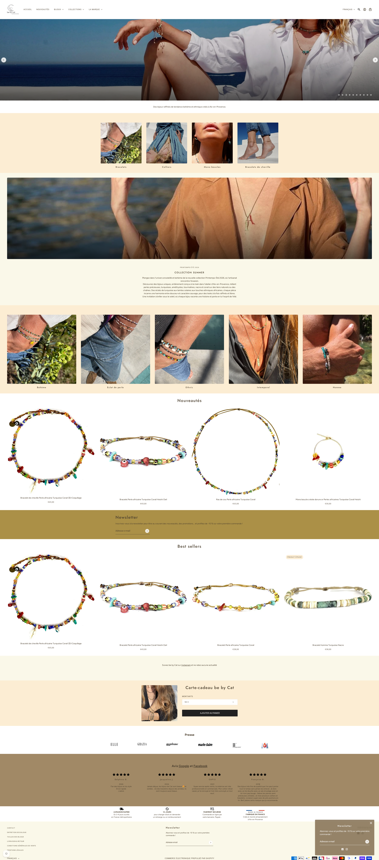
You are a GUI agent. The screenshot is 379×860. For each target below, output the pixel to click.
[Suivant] (375, 59)
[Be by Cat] (13, 9)
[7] (360, 95)
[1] (339, 95)
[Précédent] (3, 59)
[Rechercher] (359, 9)
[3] (346, 95)
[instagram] (347, 849)
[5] (353, 95)
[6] (357, 95)
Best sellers (189, 546)
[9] (367, 95)
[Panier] (370, 9)
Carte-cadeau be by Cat (210, 688)
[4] (349, 95)
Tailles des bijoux (15, 837)
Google (184, 766)
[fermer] (371, 823)
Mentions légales (15, 850)
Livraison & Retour (15, 841)
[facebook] (342, 849)
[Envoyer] (367, 842)
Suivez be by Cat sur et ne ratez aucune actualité (189, 665)
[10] (371, 95)
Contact (11, 828)
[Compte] (364, 9)
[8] (364, 95)
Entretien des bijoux (16, 832)
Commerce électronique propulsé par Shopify (189, 858)
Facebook (200, 766)
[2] (342, 95)
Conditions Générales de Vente (21, 846)
